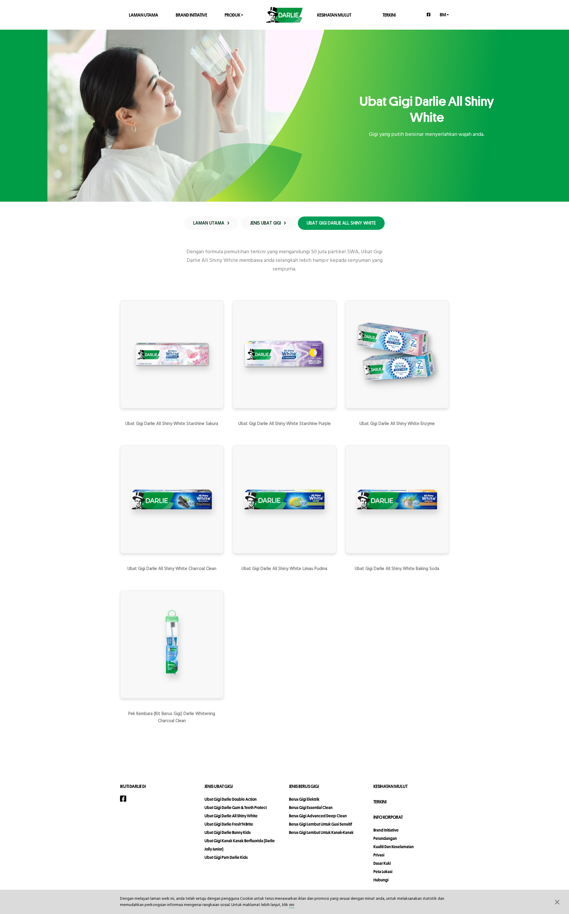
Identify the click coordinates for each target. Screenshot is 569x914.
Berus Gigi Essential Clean (311, 807)
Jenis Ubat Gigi (218, 786)
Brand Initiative (191, 14)
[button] (557, 902)
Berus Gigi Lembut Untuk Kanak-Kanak (321, 832)
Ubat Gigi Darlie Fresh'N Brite (228, 824)
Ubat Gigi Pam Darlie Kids (226, 857)
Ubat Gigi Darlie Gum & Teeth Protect (235, 807)
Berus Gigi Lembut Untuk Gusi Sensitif (320, 824)
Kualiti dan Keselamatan (393, 846)
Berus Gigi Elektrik (304, 799)
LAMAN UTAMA (143, 14)
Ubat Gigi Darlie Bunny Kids (227, 832)
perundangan (385, 838)
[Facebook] (429, 14)
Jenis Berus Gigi (304, 786)
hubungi (381, 880)
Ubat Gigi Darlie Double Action (230, 799)
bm (443, 14)
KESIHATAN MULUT (334, 14)
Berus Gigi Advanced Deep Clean (318, 815)
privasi (378, 855)
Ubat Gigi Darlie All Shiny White (231, 815)
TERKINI (389, 14)
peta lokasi (382, 871)
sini (291, 905)
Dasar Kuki (382, 863)
